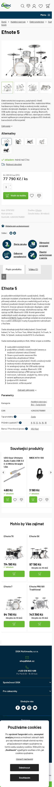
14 (40, 422)
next (50, 472)
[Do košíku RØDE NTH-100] (33, 499)
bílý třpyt (35, 428)
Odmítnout (24, 767)
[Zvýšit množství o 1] (10, 185)
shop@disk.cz (27, 661)
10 (34, 422)
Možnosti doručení (14, 164)
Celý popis (5, 126)
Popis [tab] (9, 269)
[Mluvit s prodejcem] (14, 233)
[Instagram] (29, 708)
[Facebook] (18, 708)
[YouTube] (35, 708)
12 (37, 422)
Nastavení (24, 759)
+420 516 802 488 (27, 670)
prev (3, 472)
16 (43, 422)
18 (46, 422)
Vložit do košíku (18, 195)
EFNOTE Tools (15, 318)
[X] (23, 708)
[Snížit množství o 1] (10, 189)
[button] (14, 574)
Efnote (38, 210)
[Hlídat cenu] (15, 225)
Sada (33, 416)
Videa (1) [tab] (33, 269)
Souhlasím (24, 777)
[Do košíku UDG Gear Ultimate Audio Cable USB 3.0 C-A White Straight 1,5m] (8, 499)
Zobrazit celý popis (26, 390)
